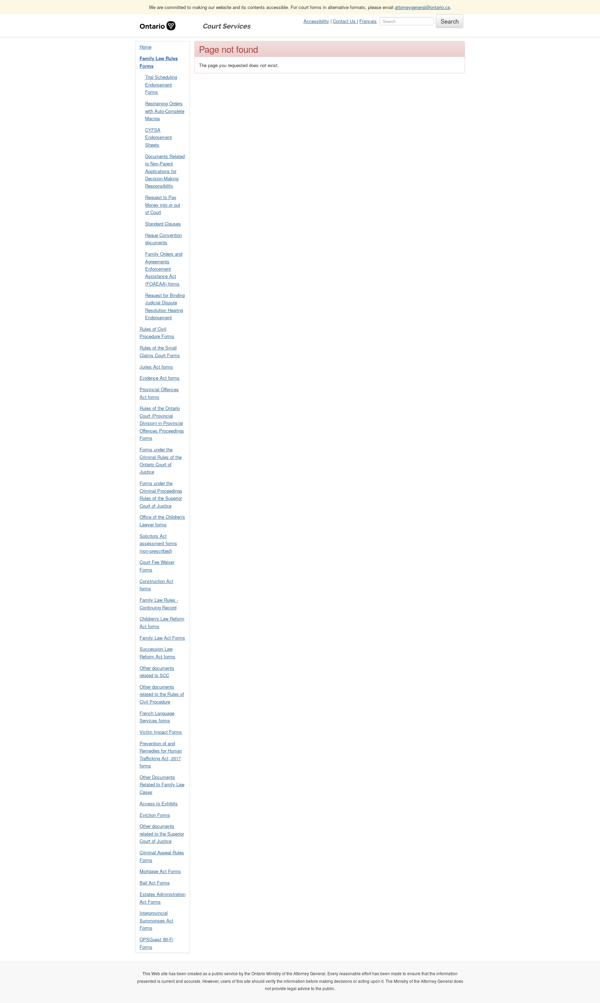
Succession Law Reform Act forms (157, 652)
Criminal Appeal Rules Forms (162, 856)
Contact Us (345, 21)
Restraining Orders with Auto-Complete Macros (164, 111)
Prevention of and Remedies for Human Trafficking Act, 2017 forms (161, 754)
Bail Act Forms (155, 882)
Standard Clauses (163, 223)
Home (145, 46)
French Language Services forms (157, 717)
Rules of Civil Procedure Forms (157, 332)
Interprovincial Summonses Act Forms (156, 920)
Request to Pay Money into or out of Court (162, 204)
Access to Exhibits (159, 803)
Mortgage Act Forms (160, 871)
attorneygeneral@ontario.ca (422, 7)
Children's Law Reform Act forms (162, 622)
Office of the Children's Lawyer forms (162, 520)
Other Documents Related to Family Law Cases (162, 784)
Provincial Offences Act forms (159, 393)
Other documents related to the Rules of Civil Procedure (162, 694)
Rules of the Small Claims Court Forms (160, 351)
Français (368, 21)
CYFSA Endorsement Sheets (158, 137)
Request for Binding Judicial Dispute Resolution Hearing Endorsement (165, 306)
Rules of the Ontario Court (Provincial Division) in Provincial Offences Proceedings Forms (162, 423)
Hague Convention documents (163, 239)
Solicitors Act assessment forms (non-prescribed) (158, 543)
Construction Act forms (156, 585)
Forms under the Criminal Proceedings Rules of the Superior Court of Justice (161, 494)
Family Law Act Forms (162, 637)
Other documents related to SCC (157, 672)
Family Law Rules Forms (159, 62)
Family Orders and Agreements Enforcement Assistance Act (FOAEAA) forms (163, 268)
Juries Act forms (156, 366)
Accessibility (316, 21)
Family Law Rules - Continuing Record (159, 603)
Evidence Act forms (160, 378)
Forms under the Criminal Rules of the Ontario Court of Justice (161, 460)
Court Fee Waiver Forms (157, 566)
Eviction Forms (155, 815)
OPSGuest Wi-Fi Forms (156, 943)
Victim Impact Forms (161, 732)
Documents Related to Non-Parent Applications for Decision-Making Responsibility (165, 171)
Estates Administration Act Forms (162, 898)
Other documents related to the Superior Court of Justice (162, 833)
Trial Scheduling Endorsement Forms (161, 84)
